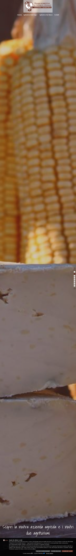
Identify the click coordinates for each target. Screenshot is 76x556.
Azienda (19, 15)
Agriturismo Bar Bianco (46, 15)
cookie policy (64, 543)
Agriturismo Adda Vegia (30, 15)
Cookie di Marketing (38, 553)
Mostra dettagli (49, 553)
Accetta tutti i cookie (67, 551)
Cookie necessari (27, 553)
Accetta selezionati (56, 551)
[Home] (38, 6)
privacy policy (30, 547)
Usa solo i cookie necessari (43, 551)
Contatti (56, 15)
